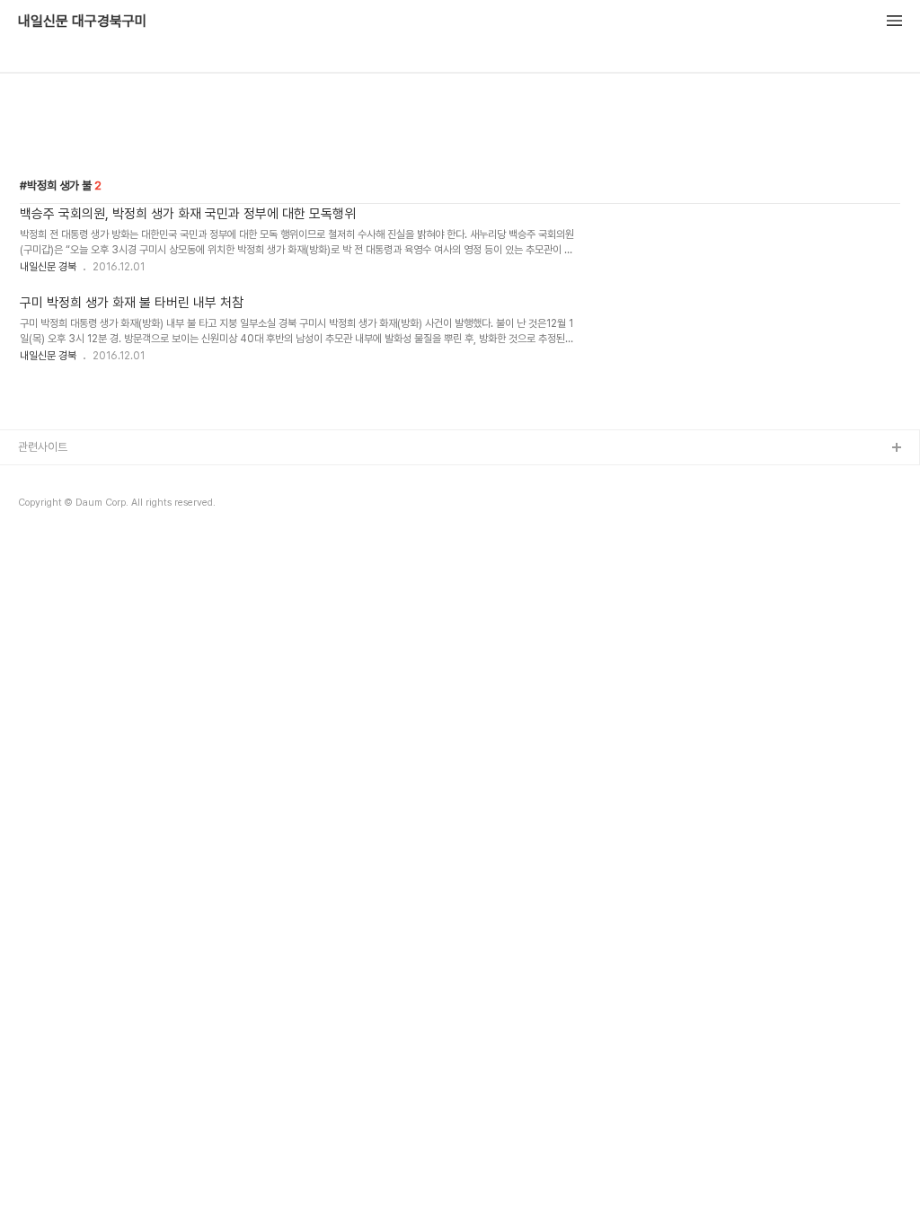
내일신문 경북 (48, 266)
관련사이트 (42, 447)
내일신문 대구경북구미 (82, 21)
